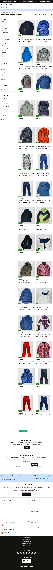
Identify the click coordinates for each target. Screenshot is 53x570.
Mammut (4, 37)
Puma (3, 45)
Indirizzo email (26, 461)
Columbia (4, 23)
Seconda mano (5, 12)
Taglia (2, 119)
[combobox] (8, 82)
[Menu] (1, 7)
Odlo (3, 41)
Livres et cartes (5, 32)
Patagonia (4, 43)
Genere (3, 69)
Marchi (10, 12)
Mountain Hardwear (6, 39)
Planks (3, 54)
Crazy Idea (4, 65)
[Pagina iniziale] (2, 12)
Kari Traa (4, 30)
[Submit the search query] (51, 7)
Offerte (3, 113)
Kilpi (3, 61)
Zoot (3, 56)
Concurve (4, 63)
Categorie (3, 19)
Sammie (4, 50)
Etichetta (3, 89)
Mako (3, 34)
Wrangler (4, 52)
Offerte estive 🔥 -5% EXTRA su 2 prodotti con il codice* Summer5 (26, 9)
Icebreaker (4, 28)
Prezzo (2, 93)
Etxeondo (4, 26)
